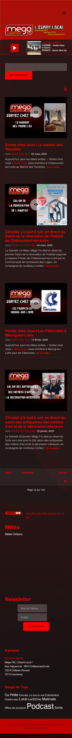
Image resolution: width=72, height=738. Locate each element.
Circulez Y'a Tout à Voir (23, 245)
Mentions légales (14, 658)
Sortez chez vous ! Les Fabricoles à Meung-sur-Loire (35, 333)
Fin (65, 481)
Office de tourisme (15, 707)
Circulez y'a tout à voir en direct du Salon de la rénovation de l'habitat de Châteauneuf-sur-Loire (35, 236)
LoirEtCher (35, 699)
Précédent (27, 472)
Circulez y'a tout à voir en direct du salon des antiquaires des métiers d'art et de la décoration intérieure (35, 422)
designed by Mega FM (36, 727)
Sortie (59, 707)
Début (8, 472)
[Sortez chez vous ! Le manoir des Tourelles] (36, 112)
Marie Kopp (20, 163)
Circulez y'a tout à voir (32, 695)
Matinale (49, 699)
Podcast (40, 705)
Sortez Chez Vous (20, 153)
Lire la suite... (53, 167)
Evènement (52, 695)
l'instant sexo (11, 699)
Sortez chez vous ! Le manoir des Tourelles (34, 147)
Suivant (62, 472)
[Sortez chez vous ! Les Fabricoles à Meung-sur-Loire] (36, 303)
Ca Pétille (11, 695)
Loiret (23, 699)
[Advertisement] (36, 565)
